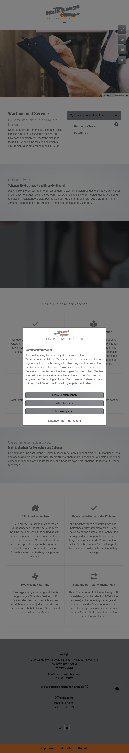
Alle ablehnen (64, 403)
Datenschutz (56, 420)
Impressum (74, 420)
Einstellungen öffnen (64, 395)
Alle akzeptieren (64, 411)
